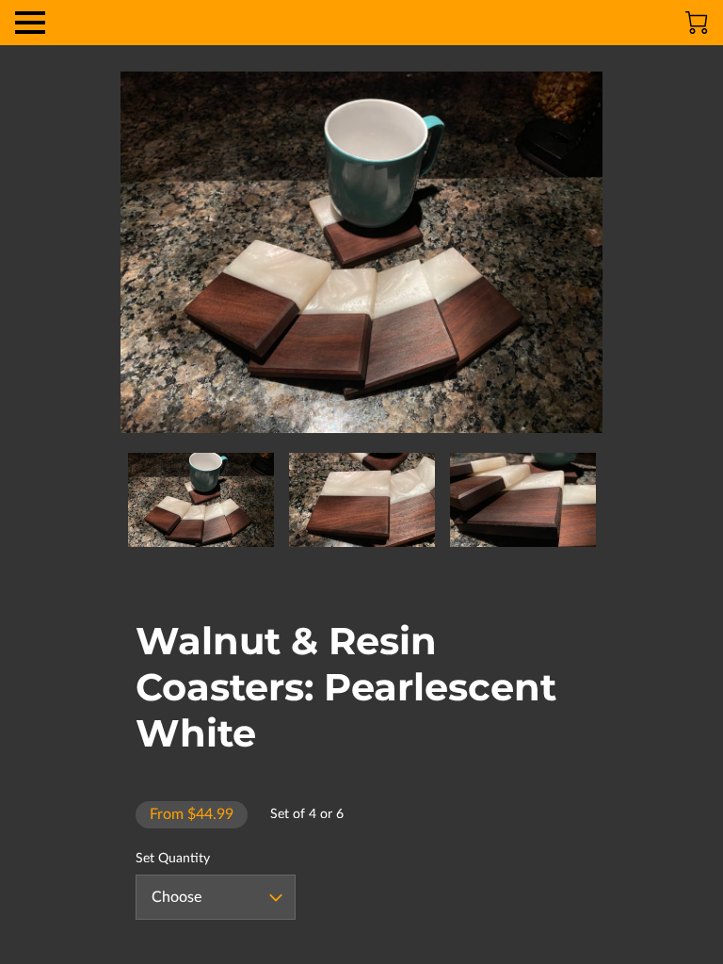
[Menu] (30, 22)
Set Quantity (173, 858)
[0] (696, 22)
